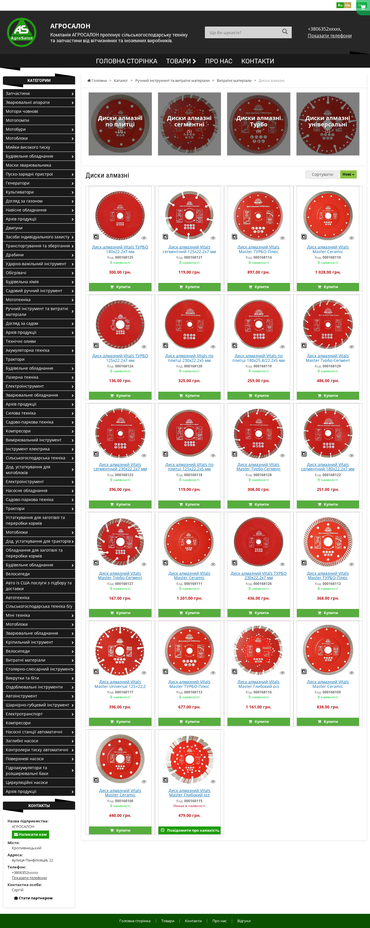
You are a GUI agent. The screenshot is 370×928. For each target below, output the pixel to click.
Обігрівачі (16, 272)
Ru (340, 5)
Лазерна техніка (22, 377)
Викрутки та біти (22, 678)
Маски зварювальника (28, 165)
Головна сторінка (126, 61)
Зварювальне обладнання (32, 395)
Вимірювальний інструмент (34, 440)
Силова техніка (21, 413)
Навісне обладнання (26, 210)
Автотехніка (17, 597)
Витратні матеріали (25, 660)
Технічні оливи (21, 341)
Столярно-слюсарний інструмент (39, 669)
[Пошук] (285, 32)
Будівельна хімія (22, 281)
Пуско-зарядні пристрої (29, 174)
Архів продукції (21, 219)
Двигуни (14, 228)
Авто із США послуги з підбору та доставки (39, 585)
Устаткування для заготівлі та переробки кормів (35, 520)
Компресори (18, 431)
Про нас (218, 61)
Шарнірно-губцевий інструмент (37, 705)
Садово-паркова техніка (29, 422)
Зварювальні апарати (28, 102)
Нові (347, 174)
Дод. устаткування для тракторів (38, 541)
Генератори (17, 183)
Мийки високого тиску (28, 147)
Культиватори (20, 192)
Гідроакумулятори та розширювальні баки (27, 770)
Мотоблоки (17, 138)
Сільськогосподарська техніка (35, 458)
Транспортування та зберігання (38, 245)
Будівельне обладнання (29, 156)
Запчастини (18, 93)
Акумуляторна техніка (27, 350)
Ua (347, 5)
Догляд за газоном (24, 201)
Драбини (15, 254)
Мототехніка (18, 299)
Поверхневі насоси (25, 758)
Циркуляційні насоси (27, 782)
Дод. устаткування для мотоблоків (28, 469)
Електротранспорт (24, 714)
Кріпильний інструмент (29, 642)
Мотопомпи (17, 120)
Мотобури (16, 129)
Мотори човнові (22, 111)
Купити (122, 286)
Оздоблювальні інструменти (34, 687)
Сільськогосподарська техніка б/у (39, 606)
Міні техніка (18, 615)
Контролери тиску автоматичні (37, 749)
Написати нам (32, 834)
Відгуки (244, 920)
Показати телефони (330, 35)
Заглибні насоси (22, 740)
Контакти (257, 61)
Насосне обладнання (26, 490)
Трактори (15, 359)
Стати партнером (35, 898)
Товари (179, 61)
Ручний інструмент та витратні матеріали (37, 311)
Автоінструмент (21, 696)
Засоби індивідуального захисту (37, 237)
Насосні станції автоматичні (34, 731)
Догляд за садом (22, 323)
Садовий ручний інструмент (34, 290)
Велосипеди (18, 574)
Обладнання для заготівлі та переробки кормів (34, 553)
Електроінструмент (25, 386)
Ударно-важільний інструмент (36, 263)
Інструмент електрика (28, 449)
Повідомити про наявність (191, 830)
